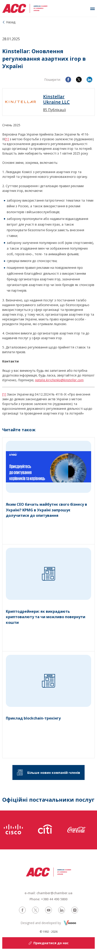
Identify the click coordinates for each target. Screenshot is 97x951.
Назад (10, 22)
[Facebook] (68, 79)
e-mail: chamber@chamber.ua (48, 893)
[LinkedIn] (89, 79)
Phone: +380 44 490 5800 (48, 899)
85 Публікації (54, 109)
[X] (79, 79)
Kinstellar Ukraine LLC (56, 99)
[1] (7, 139)
